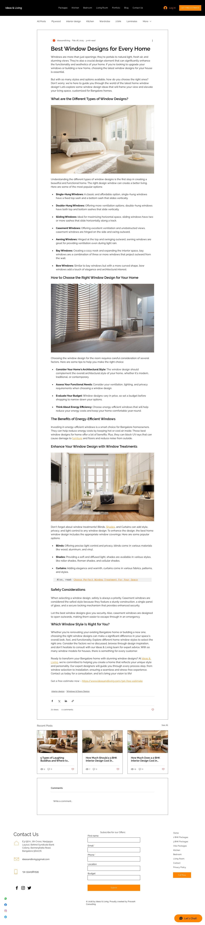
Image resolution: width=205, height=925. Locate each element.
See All (165, 725)
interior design (73, 21)
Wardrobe (104, 21)
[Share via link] (72, 701)
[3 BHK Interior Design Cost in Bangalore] (102, 741)
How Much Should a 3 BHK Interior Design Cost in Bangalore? (101, 759)
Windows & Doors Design (78, 691)
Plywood (56, 21)
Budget (91, 873)
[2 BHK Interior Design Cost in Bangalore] (148, 741)
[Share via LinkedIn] (66, 701)
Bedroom (177, 854)
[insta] (5, 910)
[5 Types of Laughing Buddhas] (57, 741)
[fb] (5, 904)
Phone (91, 855)
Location (92, 864)
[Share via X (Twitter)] (59, 701)
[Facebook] (16, 887)
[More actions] (152, 40)
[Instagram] (23, 887)
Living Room (178, 859)
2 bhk (118, 21)
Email (90, 846)
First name (93, 836)
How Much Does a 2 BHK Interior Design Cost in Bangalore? (145, 759)
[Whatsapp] (5, 898)
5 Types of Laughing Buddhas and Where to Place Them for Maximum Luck (55, 759)
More (145, 21)
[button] (63, 7)
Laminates (132, 21)
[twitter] (5, 917)
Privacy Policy (179, 867)
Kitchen (90, 21)
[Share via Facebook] (52, 701)
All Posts (41, 21)
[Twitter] (29, 887)
